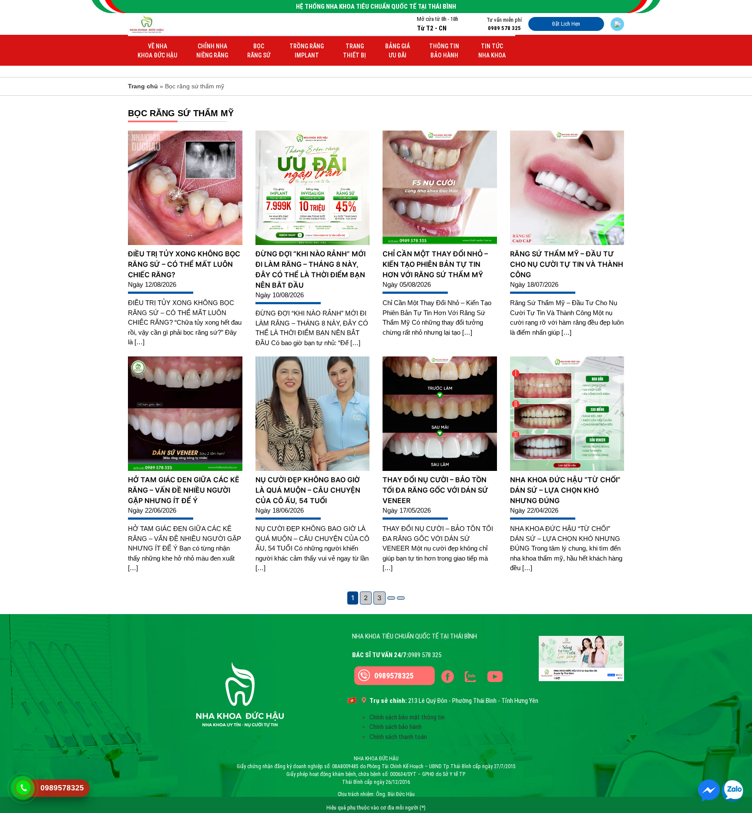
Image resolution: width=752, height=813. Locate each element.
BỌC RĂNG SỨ (258, 51)
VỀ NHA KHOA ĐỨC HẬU (157, 51)
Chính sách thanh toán (398, 737)
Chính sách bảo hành (395, 727)
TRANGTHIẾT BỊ (354, 51)
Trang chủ (143, 86)
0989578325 (393, 675)
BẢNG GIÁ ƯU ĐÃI (397, 51)
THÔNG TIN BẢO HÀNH (444, 51)
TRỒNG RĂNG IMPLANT (306, 51)
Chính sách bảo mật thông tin (407, 717)
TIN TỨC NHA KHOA (492, 51)
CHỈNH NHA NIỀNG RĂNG (212, 51)
